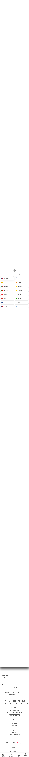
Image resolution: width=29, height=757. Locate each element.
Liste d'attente (11, 756)
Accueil (14, 723)
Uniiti (15, 747)
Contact (14, 732)
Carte (15, 730)
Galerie (14, 725)
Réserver (3, 756)
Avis (14, 728)
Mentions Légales (14, 734)
